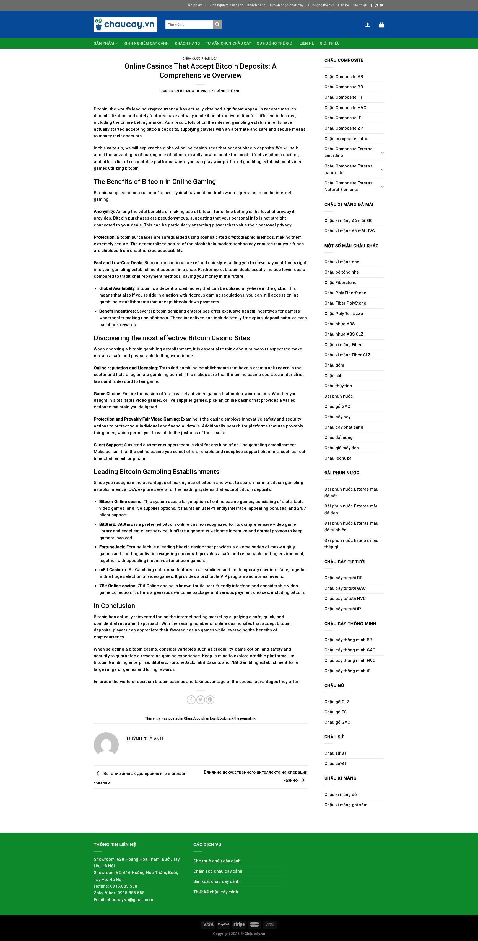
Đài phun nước (338, 396)
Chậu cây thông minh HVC (349, 660)
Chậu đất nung (338, 437)
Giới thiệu (360, 5)
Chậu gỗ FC (335, 712)
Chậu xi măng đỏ (340, 794)
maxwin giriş (282, 547)
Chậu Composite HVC (345, 107)
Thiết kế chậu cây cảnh (215, 892)
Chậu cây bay (337, 416)
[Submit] (217, 24)
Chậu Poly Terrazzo (343, 313)
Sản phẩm (194, 5)
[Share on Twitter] (200, 699)
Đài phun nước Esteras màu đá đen (351, 509)
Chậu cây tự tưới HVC (345, 598)
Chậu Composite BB (343, 86)
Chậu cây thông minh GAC (349, 650)
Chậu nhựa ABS (339, 323)
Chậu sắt (332, 375)
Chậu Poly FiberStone (345, 292)
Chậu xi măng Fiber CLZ (347, 354)
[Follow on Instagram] (376, 5)
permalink (247, 718)
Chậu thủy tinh (338, 385)
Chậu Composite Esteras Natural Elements (348, 186)
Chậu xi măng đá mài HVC (349, 230)
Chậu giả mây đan (341, 447)
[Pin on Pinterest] (210, 699)
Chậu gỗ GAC (337, 406)
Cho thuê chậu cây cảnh (217, 860)
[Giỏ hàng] (381, 25)
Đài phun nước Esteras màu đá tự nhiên (351, 526)
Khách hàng (256, 5)
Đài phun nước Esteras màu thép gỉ (351, 544)
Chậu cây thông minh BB (348, 639)
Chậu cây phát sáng (343, 427)
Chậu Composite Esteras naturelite (348, 169)
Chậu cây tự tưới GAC (345, 588)
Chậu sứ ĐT (335, 763)
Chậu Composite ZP (343, 128)
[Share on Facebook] (191, 699)
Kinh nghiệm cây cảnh (226, 5)
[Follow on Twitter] (381, 5)
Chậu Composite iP (343, 117)
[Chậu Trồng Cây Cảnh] (125, 24)
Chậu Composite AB (343, 76)
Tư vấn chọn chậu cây (286, 5)
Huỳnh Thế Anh (227, 91)
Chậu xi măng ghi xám (345, 804)
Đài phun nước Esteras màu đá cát (351, 492)
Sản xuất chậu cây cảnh (216, 881)
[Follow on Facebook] (371, 5)
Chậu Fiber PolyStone (345, 303)
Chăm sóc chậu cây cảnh (217, 871)
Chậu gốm (334, 365)
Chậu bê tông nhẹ (341, 272)
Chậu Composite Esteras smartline (348, 152)
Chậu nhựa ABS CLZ (343, 334)
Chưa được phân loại (201, 58)
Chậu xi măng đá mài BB (348, 220)
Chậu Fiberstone (340, 282)
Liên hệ (343, 5)
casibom (145, 681)
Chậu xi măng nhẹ (341, 261)
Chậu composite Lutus (346, 138)
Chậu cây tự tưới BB (343, 577)
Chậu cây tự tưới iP (342, 608)
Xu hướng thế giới (320, 5)
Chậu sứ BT (335, 753)
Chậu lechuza (338, 458)
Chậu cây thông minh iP (347, 670)
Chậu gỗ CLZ (336, 701)
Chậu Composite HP (343, 97)
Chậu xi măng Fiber (343, 344)
